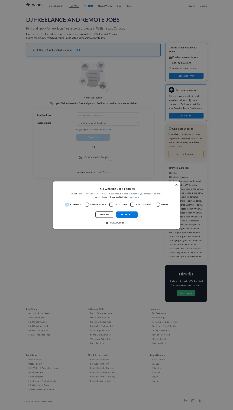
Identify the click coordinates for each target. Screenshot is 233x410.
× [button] (176, 185)
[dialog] (116, 205)
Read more (134, 197)
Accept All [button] (127, 214)
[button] (116, 223)
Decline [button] (104, 214)
